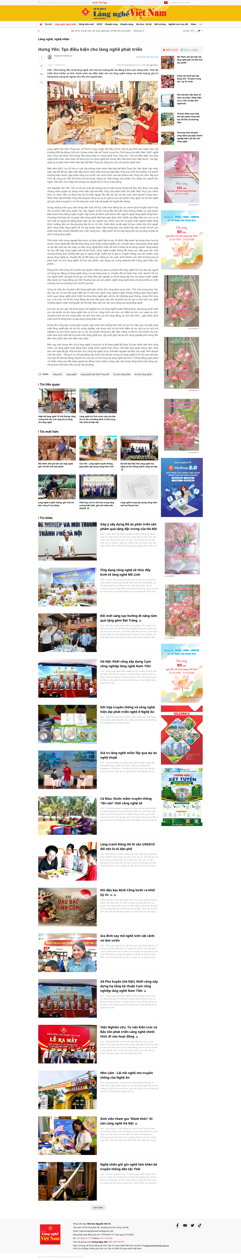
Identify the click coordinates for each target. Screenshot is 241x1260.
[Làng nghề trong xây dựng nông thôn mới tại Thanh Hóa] (139, 487)
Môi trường (160, 24)
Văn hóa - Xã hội (144, 24)
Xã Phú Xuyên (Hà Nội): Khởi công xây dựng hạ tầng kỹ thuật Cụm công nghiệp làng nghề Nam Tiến (129, 986)
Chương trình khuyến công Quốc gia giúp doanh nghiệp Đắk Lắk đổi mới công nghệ (189, 137)
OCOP (99, 24)
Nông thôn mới (86, 24)
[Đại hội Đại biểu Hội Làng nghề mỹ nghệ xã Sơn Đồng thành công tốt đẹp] (139, 448)
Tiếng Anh (165, 2)
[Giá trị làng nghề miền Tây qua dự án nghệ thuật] (67, 770)
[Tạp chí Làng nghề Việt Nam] (50, 1234)
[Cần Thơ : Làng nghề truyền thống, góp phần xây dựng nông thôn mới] (98, 448)
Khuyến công (111, 24)
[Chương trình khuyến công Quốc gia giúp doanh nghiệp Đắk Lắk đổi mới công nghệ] (167, 138)
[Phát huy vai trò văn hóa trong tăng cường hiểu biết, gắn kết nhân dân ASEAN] (98, 487)
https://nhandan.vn (63, 55)
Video (193, 24)
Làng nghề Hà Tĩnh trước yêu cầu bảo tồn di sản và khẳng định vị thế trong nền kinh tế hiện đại (97, 419)
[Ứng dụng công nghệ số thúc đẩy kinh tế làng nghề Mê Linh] (67, 587)
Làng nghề (71, 374)
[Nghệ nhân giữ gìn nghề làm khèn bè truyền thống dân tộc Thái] (67, 1181)
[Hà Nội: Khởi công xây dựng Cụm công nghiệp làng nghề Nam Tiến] (67, 678)
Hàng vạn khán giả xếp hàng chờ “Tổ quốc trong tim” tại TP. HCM (189, 78)
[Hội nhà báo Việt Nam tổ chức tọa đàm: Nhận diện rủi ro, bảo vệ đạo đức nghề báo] (167, 100)
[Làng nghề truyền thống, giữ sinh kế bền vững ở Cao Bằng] (57, 487)
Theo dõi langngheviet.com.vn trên (131, 65)
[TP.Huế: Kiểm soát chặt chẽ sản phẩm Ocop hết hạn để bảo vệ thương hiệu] (167, 119)
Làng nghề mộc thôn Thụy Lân (95, 374)
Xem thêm (98, 1207)
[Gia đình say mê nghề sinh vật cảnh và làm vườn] (67, 952)
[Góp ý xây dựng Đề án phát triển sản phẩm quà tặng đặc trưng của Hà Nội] (67, 541)
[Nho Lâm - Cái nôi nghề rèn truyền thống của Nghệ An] (67, 1090)
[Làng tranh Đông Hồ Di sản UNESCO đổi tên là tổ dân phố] (67, 861)
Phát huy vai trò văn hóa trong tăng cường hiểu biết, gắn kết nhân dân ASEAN (96, 505)
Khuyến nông (126, 24)
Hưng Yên (57, 374)
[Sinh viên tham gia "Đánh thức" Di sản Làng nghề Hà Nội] (67, 1135)
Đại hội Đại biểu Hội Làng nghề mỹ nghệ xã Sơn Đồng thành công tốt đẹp (138, 465)
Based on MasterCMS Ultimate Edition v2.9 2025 (60, 1256)
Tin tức (48, 24)
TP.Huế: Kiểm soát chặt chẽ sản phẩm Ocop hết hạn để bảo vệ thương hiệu (188, 118)
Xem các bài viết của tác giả (147, 57)
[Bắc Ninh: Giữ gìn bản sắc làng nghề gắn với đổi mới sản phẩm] (57, 448)
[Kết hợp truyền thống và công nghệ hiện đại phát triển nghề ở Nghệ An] (67, 724)
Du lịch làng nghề (143, 374)
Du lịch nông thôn (122, 374)
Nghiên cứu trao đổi (178, 24)
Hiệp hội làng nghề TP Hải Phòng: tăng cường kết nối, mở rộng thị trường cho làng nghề (57, 419)
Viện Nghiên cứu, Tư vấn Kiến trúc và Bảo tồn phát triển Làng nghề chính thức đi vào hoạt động (128, 1031)
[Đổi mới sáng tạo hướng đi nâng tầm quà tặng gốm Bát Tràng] (67, 632)
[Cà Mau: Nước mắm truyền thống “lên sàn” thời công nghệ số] (67, 815)
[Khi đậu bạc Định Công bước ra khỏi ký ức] (67, 907)
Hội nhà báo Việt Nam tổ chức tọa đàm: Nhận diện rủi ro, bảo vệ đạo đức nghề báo (189, 99)
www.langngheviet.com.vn (156, 1245)
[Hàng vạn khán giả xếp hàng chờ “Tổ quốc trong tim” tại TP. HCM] (167, 81)
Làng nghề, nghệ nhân (65, 24)
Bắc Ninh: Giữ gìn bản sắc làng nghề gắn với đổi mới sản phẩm (84, 30)
